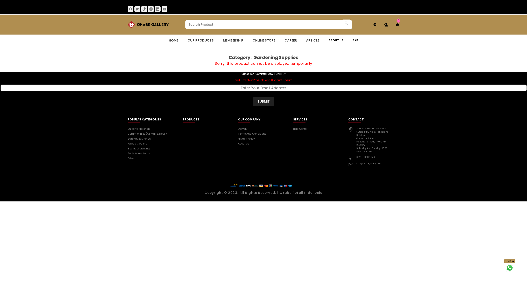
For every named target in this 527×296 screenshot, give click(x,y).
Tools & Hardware (139, 153)
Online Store (264, 40)
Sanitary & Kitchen (139, 138)
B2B (355, 40)
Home (173, 40)
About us (336, 40)
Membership (233, 40)
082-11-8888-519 (365, 157)
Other (131, 158)
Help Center (300, 129)
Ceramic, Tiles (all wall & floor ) (147, 133)
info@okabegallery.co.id (369, 163)
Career (290, 40)
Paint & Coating (137, 143)
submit (264, 101)
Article (312, 40)
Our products (201, 40)
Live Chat (510, 261)
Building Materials (139, 129)
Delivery (242, 129)
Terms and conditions (252, 133)
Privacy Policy (246, 138)
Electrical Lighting (139, 148)
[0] (395, 25)
